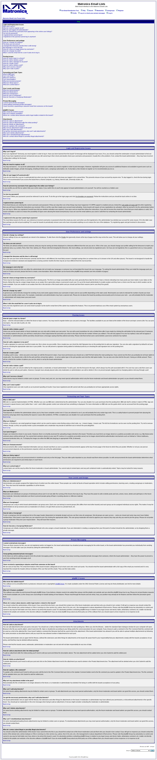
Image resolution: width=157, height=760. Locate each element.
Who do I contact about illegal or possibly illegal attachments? (23, 136)
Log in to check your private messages (92, 13)
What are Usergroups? (10, 94)
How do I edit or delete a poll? (13, 65)
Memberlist (100, 10)
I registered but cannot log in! (12, 35)
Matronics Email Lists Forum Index (14, 18)
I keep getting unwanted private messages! (17, 104)
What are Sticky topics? (11, 83)
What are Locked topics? (11, 84)
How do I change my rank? (12, 51)
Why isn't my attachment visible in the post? (17, 128)
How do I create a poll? (10, 63)
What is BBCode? (9, 74)
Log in (110, 13)
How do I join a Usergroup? (12, 95)
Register (121, 10)
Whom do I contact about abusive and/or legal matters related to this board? (28, 115)
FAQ (84, 10)
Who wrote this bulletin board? (13, 112)
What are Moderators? (10, 92)
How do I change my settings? (13, 42)
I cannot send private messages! (14, 103)
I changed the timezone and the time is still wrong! (19, 46)
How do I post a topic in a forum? (14, 58)
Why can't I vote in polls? (11, 68)
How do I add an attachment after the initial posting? (20, 122)
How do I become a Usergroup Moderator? (17, 97)
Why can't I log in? (9, 26)
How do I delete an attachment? (13, 124)
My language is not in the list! (12, 47)
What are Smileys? (9, 78)
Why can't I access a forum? (12, 67)
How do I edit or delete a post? (13, 60)
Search (91, 10)
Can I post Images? (9, 79)
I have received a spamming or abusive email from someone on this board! (28, 106)
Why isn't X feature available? (13, 113)
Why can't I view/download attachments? (16, 135)
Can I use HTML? (9, 76)
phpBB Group (59, 584)
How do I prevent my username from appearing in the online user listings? (27, 31)
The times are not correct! (11, 44)
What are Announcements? (12, 81)
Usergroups (111, 10)
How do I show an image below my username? (18, 49)
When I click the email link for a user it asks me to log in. (21, 53)
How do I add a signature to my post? (15, 62)
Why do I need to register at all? (13, 28)
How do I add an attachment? (13, 121)
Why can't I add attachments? (12, 129)
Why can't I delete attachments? (13, 133)
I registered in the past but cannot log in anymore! (19, 37)
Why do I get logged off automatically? (15, 30)
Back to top (6, 160)
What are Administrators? (11, 90)
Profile (74, 13)
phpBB (75, 757)
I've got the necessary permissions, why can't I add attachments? (24, 131)
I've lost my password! (10, 33)
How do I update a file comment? (14, 126)
